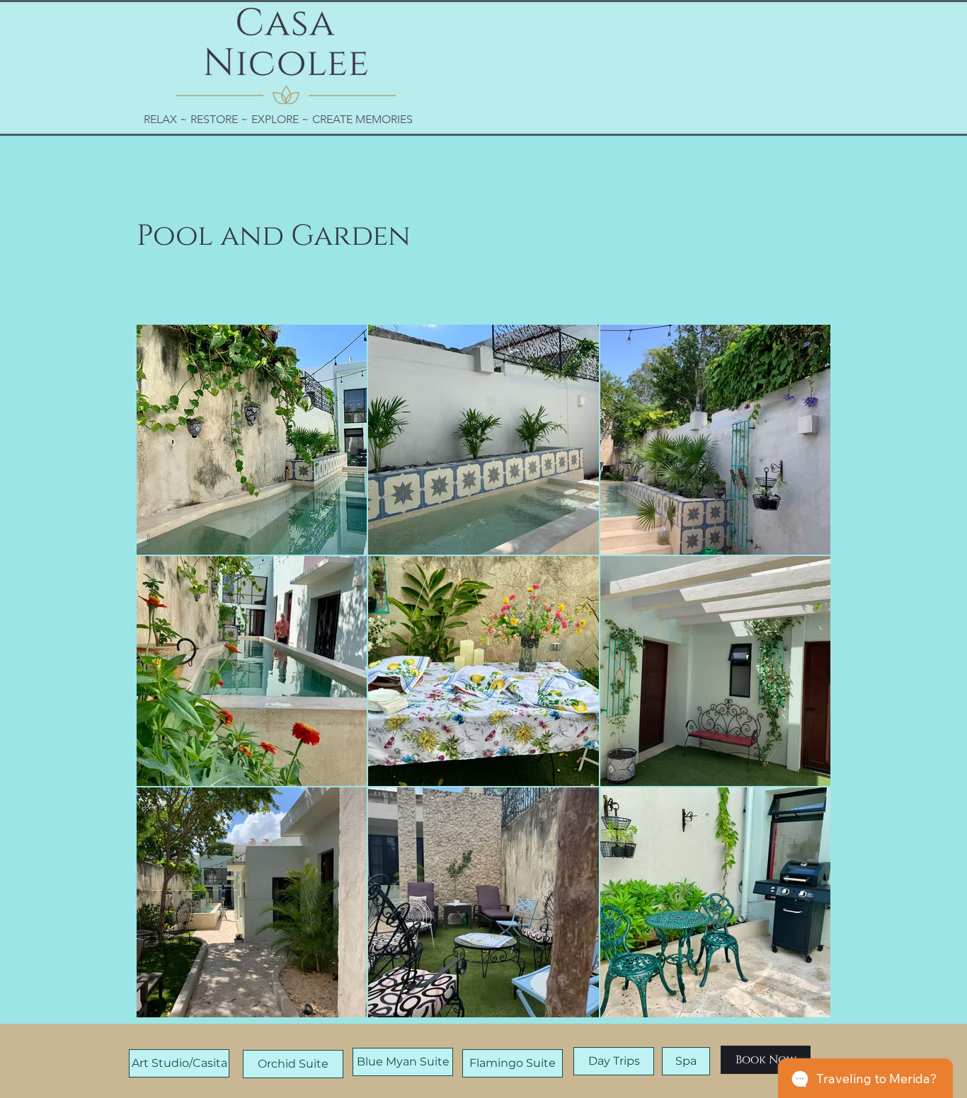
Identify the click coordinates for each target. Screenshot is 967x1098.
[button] (766, 1060)
